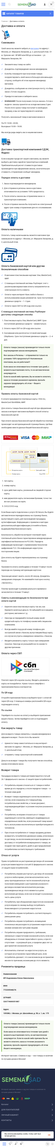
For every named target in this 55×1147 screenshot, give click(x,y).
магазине (35, 48)
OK (49, 1135)
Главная (4, 21)
